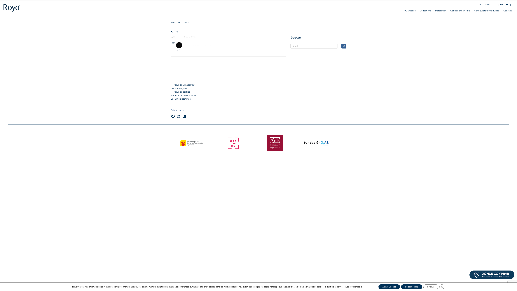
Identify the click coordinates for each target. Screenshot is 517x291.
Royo (173, 22)
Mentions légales (179, 88)
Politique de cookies (180, 92)
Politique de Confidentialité (184, 85)
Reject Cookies (411, 286)
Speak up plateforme (181, 99)
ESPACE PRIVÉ (484, 4)
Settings (430, 286)
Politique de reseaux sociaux (184, 95)
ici (361, 287)
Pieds (180, 22)
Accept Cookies (389, 286)
